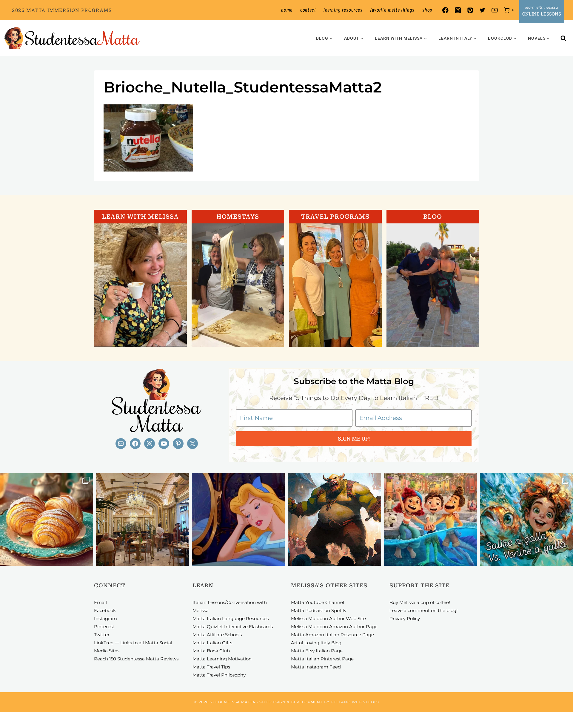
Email (100, 602)
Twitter (102, 634)
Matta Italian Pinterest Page (322, 659)
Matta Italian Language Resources (230, 618)
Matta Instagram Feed (316, 667)
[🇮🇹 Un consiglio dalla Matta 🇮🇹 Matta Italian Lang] (46, 519)
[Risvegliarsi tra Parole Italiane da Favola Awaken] (238, 519)
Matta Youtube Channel (317, 602)
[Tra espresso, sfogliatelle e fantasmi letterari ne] (142, 519)
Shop (427, 10)
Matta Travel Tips (211, 667)
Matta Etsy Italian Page (317, 651)
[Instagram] (458, 10)
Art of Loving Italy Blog (316, 642)
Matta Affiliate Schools (217, 634)
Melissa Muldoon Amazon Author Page (334, 626)
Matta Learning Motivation (222, 659)
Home (286, 10)
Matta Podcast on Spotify (318, 610)
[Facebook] (445, 10)
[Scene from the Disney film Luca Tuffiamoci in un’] (430, 519)
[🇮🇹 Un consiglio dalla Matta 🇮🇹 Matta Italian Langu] (526, 519)
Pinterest (104, 626)
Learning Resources (343, 10)
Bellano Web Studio (355, 702)
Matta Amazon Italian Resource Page (332, 634)
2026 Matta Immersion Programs (62, 10)
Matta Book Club (211, 651)
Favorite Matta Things (392, 10)
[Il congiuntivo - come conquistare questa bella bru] (334, 519)
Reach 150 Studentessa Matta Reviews (136, 659)
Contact (308, 10)
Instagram (105, 618)
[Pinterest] (470, 10)
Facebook (105, 610)
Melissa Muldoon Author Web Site (328, 618)
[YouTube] (495, 10)
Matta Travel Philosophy (219, 675)
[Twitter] (482, 10)
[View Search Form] (563, 38)
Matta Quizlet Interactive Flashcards (232, 626)
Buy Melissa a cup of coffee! (419, 602)
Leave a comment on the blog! (423, 610)
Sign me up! (354, 438)
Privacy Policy (404, 618)
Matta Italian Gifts (212, 642)
